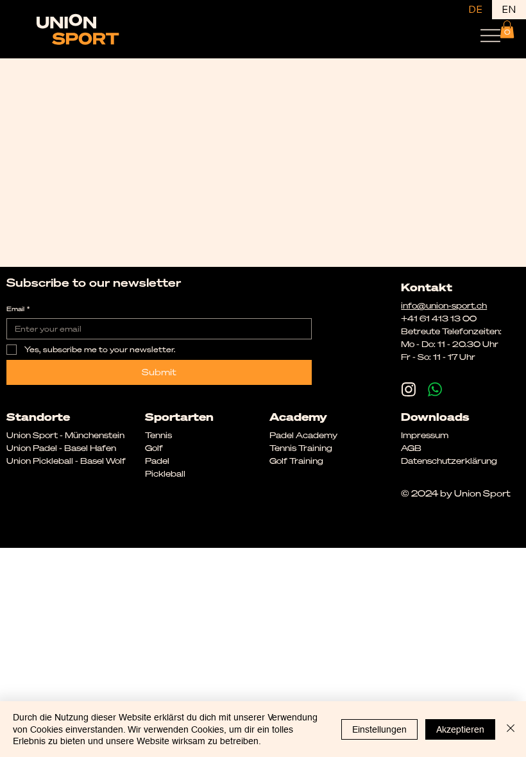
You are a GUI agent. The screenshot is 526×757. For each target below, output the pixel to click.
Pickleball (165, 473)
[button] (507, 29)
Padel (157, 460)
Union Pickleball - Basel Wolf (66, 460)
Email (18, 309)
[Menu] (490, 35)
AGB (411, 448)
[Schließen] (510, 729)
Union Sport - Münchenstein (65, 435)
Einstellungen (379, 729)
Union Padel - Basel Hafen (61, 448)
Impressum (424, 435)
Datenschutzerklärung (449, 460)
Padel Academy (303, 435)
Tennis (158, 435)
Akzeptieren (460, 729)
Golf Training (296, 460)
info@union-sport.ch (444, 305)
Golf (154, 448)
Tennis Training (300, 448)
